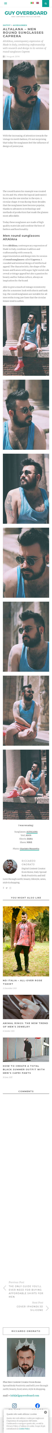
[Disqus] (26, 1150)
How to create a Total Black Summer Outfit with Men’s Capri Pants (24, 1069)
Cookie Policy (24, 1429)
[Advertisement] (26, 169)
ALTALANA (32, 831)
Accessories (20, 25)
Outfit (7, 25)
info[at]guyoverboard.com (24, 1395)
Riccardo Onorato (29, 863)
